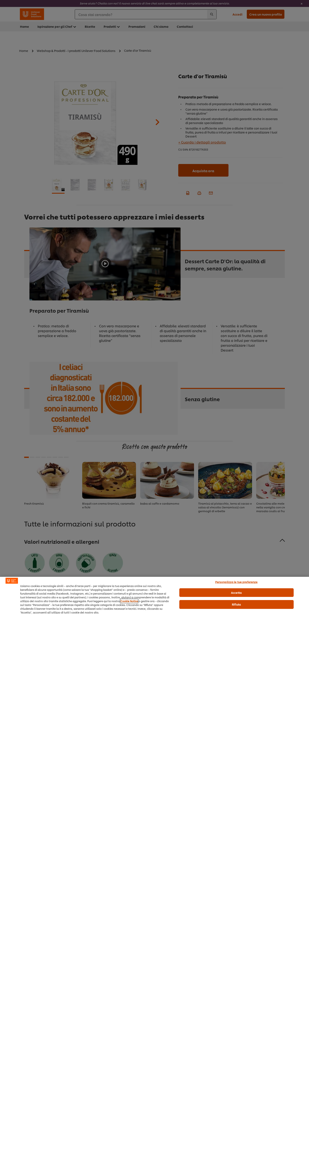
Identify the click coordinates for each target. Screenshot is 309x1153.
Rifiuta (236, 604)
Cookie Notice (129, 601)
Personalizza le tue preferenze (236, 582)
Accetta (236, 592)
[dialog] (154, 864)
